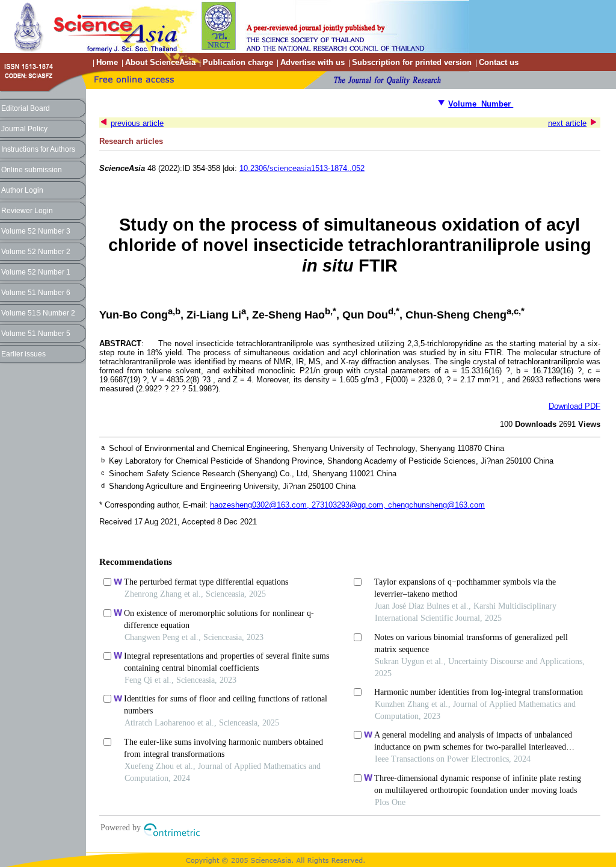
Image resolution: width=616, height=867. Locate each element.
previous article (137, 123)
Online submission (31, 170)
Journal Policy (24, 129)
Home (107, 62)
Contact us (499, 62)
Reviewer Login (27, 211)
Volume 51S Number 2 (38, 313)
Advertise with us (312, 62)
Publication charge (238, 62)
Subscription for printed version (412, 62)
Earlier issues (23, 354)
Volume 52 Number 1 (35, 272)
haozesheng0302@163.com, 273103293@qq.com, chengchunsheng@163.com (347, 504)
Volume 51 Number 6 (35, 292)
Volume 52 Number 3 (35, 231)
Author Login (22, 190)
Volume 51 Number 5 (35, 333)
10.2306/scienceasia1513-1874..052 (302, 168)
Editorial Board (25, 108)
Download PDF (574, 406)
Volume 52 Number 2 (35, 251)
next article (567, 123)
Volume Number (480, 103)
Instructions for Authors (38, 149)
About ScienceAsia (160, 62)
